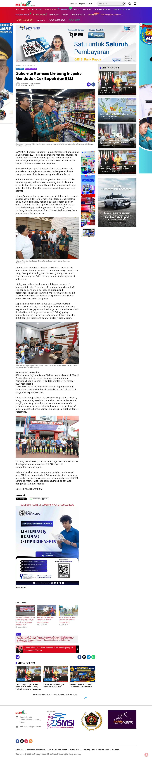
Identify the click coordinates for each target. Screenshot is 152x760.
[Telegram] (89, 657)
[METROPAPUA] (25, 3)
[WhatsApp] (93, 657)
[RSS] (31, 741)
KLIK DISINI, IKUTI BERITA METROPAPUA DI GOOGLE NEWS (47, 505)
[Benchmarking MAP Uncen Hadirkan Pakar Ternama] (82, 674)
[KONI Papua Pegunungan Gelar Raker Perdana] (55, 674)
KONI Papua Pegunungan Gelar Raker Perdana (53, 685)
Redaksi (115, 749)
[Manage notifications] (146, 755)
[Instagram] (26, 741)
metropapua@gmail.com (30, 726)
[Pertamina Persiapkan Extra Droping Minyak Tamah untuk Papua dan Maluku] (25, 610)
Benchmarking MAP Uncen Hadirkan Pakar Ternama (81, 685)
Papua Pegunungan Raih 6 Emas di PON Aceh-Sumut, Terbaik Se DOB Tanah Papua (28, 686)
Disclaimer (74, 749)
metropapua (25, 83)
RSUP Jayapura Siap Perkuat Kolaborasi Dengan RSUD (67, 619)
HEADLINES (19, 69)
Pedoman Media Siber (36, 749)
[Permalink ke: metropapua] (18, 84)
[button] (123, 3)
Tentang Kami (89, 749)
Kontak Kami (103, 749)
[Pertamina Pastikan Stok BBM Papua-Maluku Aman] (46, 610)
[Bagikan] (93, 84)
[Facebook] (79, 657)
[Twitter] (84, 657)
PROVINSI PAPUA (30, 69)
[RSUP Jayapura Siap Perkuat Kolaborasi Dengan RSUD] (68, 610)
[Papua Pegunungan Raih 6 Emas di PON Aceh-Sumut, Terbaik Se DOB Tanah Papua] (28, 674)
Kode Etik (19, 749)
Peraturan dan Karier (58, 749)
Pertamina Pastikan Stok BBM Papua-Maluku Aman (45, 619)
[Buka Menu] (135, 3)
